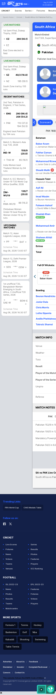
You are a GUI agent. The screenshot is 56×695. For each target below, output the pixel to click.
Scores (18, 10)
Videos (9, 559)
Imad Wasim (42, 196)
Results (34, 549)
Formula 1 (10, 625)
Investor (20, 667)
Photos (34, 554)
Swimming (40, 639)
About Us (20, 662)
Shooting (24, 639)
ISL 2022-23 (12, 584)
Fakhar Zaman (44, 152)
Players (34, 564)
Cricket (5, 11)
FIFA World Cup (12, 507)
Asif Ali (39, 187)
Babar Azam (42, 143)
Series (28, 10)
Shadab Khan (43, 214)
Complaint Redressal (38, 667)
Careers (6, 672)
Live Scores (11, 544)
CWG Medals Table (32, 507)
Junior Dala (42, 301)
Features (35, 559)
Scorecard (45, 122)
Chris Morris (42, 307)
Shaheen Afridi (44, 237)
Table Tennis (12, 646)
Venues (9, 568)
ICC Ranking (37, 568)
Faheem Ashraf (44, 205)
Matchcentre (12, 608)
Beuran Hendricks (45, 296)
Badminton (11, 632)
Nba (35, 632)
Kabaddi (10, 639)
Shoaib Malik (44, 170)
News (8, 554)
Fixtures (41, 10)
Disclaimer (7, 667)
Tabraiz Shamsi (44, 324)
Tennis (24, 625)
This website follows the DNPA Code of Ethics (23, 678)
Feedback (33, 662)
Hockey (38, 625)
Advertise (7, 662)
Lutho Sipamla (43, 313)
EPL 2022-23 (37, 584)
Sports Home (8, 17)
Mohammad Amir (45, 225)
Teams (9, 564)
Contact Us (19, 672)
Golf (24, 632)
